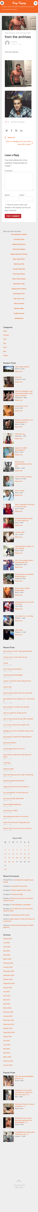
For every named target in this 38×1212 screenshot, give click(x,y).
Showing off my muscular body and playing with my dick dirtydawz (23, 1120)
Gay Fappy (18, 1185)
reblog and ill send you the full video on (16, 786)
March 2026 (7, 959)
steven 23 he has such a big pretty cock (16, 822)
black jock (18, 377)
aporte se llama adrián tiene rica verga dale (17, 693)
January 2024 (7, 1065)
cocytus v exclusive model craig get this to (17, 681)
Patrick (14, 42)
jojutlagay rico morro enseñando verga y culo (18, 731)
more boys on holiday (10, 810)
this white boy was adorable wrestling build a (24, 575)
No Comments (19, 122)
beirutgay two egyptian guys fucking (18, 881)
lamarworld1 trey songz (19, 886)
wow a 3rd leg (19, 490)
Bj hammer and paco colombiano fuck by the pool (18, 899)
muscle (5, 663)
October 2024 (7, 1028)
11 (9, 854)
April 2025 (6, 1004)
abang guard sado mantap (20, 915)
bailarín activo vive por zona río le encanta (17, 828)
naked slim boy (20, 434)
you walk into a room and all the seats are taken (18, 909)
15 (25, 854)
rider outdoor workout (22, 366)
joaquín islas (7, 687)
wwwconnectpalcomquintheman (13, 780)
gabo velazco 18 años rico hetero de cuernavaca (19, 920)
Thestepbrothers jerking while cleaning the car (25, 1133)
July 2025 (6, 991)
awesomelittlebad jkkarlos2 (12, 804)
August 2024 (7, 1036)
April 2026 (6, 955)
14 (21, 854)
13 (17, 854)
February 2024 (8, 1061)
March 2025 (7, 1008)
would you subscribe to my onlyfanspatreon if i (24, 421)
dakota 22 (11, 137)
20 (17, 858)
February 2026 (8, 963)
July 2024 (6, 1040)
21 (21, 858)
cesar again (19, 630)
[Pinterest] (16, 130)
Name (7, 195)
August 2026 (7, 938)
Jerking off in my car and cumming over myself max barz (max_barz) (24, 1092)
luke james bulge (17, 894)
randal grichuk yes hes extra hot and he (24, 603)
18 (9, 858)
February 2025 (8, 1012)
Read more (18, 371)
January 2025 (7, 1016)
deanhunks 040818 (9, 742)
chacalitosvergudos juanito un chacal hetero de (24, 519)
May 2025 (6, 1000)
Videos (5, 355)
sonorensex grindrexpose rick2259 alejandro (18, 926)
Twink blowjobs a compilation (21, 904)
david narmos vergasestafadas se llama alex (23, 464)
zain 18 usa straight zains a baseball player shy (24, 561)
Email (22, 195)
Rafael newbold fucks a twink (21, 890)
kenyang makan (8, 768)
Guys (25, 33)
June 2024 (6, 1044)
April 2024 (6, 1053)
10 (5, 854)
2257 (21, 1187)
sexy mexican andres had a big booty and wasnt (17, 755)
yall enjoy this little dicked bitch (13, 798)
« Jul (4, 869)
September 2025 (9, 983)
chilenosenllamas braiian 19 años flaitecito (24, 547)
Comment (9, 171)
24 (5, 861)
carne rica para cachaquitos (12, 669)
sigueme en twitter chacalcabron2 (21, 449)
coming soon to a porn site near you (15, 657)
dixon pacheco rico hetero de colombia (16, 707)
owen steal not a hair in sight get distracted (17, 651)
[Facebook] (12, 130)
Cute (17, 33)
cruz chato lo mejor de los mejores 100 (16, 725)
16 (29, 854)
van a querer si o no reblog (24, 616)
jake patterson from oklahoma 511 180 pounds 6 (19, 700)
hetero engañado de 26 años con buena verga (24, 505)
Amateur (12, 33)
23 (29, 858)
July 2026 (6, 942)
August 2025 (7, 987)
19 (13, 858)
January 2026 (7, 967)
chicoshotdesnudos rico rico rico (14, 748)
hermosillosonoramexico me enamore (15, 816)
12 (13, 854)
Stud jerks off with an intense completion (24, 1105)
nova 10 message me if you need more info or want (17, 142)
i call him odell (19, 532)
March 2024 (7, 1057)
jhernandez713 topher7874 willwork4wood (17, 737)
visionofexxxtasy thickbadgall (12, 675)
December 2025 (8, 971)
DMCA (17, 1187)
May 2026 (6, 951)
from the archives (18, 36)
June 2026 (6, 947)
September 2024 (9, 1032)
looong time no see (21, 406)
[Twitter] (7, 130)
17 (5, 858)
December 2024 (8, 1020)
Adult (6, 33)
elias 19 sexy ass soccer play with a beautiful (18, 719)
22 (25, 858)
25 (9, 861)
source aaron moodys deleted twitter (22, 589)
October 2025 (7, 979)
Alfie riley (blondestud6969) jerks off (24, 1077)
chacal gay (6, 762)
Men (29, 33)
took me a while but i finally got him (15, 713)
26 (13, 861)
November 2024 (8, 1024)
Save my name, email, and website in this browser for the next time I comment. (18, 207)
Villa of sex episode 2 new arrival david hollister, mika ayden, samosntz (24, 393)
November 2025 (8, 975)
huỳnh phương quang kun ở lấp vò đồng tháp (18, 774)
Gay (21, 33)
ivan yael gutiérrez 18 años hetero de (15, 792)
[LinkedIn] (22, 130)
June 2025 (6, 995)
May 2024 (6, 1048)
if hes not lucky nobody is (23, 476)
